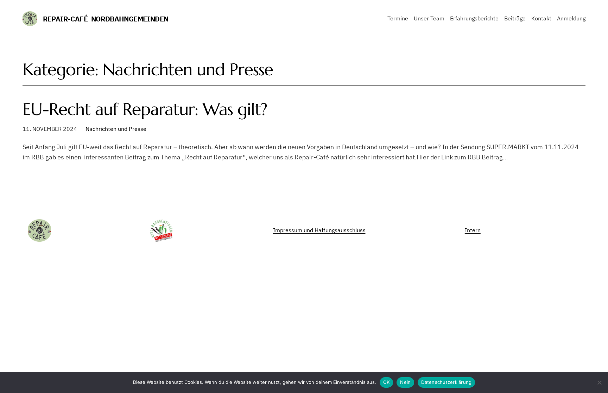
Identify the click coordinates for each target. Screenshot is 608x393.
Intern (473, 230)
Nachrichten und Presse (116, 128)
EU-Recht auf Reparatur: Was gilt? (145, 109)
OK (386, 382)
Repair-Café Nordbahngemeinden (106, 19)
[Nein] (599, 382)
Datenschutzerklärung (446, 382)
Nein (405, 382)
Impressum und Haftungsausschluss (319, 230)
